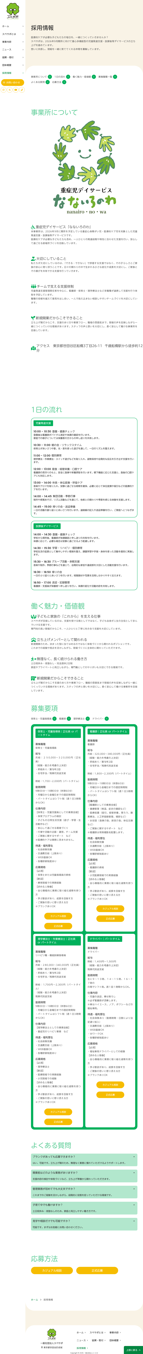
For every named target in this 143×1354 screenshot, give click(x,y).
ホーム (34, 1300)
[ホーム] (12, 11)
